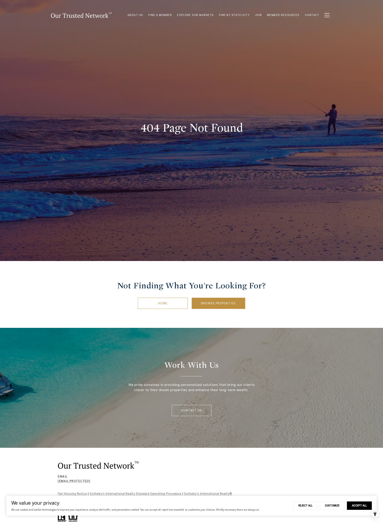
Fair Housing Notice (72, 493)
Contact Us (191, 410)
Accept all (359, 505)
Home (163, 303)
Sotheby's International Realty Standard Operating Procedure (135, 493)
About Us (135, 15)
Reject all (305, 505)
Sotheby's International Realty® (208, 493)
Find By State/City (234, 15)
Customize (332, 505)
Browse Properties (218, 303)
